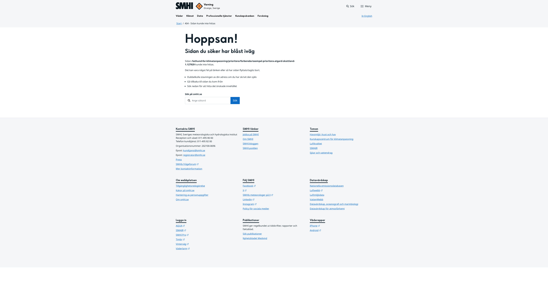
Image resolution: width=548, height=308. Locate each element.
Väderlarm (197, 248)
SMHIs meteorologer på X (272, 194)
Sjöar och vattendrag (321, 152)
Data (200, 16)
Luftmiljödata (317, 194)
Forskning (263, 16)
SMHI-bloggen (250, 143)
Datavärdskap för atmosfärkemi (327, 208)
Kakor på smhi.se (185, 190)
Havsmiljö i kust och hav (323, 134)
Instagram (264, 204)
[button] (350, 6)
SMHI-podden (250, 148)
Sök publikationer (252, 233)
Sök (235, 100)
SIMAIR (314, 148)
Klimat (190, 16)
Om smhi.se (182, 199)
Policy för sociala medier (256, 208)
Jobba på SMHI (251, 134)
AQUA (194, 225)
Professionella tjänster (219, 16)
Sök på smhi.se (193, 94)
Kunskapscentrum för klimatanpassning (331, 139)
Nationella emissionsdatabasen (327, 185)
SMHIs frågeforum (201, 164)
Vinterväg (196, 244)
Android (329, 230)
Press (179, 159)
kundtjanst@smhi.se (194, 150)
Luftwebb (330, 190)
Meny (368, 6)
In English (367, 16)
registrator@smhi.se (194, 155)
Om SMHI (248, 139)
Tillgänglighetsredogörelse (190, 185)
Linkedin (262, 199)
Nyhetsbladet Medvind (255, 238)
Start (179, 23)
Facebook (263, 185)
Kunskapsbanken (244, 16)
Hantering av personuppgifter (192, 194)
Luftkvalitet (316, 143)
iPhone (329, 225)
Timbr (194, 239)
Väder (179, 16)
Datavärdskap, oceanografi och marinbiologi (334, 204)
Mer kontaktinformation (189, 168)
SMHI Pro (196, 234)
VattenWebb (316, 199)
